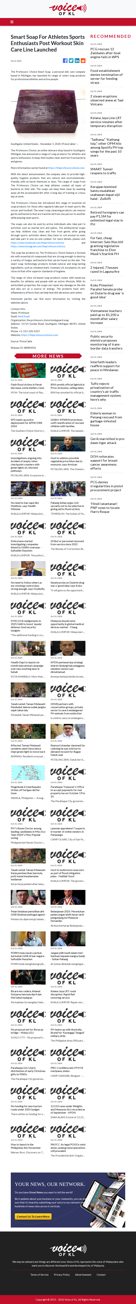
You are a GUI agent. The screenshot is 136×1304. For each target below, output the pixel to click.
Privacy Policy (62, 1274)
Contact (101, 1274)
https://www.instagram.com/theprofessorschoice (38, 246)
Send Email (24, 316)
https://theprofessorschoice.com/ (39, 334)
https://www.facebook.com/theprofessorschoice (37, 242)
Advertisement (83, 1274)
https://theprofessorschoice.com (66, 167)
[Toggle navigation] (12, 21)
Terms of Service (39, 1274)
